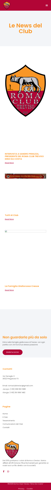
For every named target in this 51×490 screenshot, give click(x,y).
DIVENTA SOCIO (12, 352)
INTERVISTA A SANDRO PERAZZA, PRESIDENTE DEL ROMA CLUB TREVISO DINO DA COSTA (24, 156)
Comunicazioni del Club (13, 424)
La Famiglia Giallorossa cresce (22, 286)
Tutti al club (11, 215)
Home (5, 414)
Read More (9, 163)
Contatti (6, 427)
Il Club (5, 417)
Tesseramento (9, 420)
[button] (47, 5)
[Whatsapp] (8, 471)
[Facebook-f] (4, 471)
